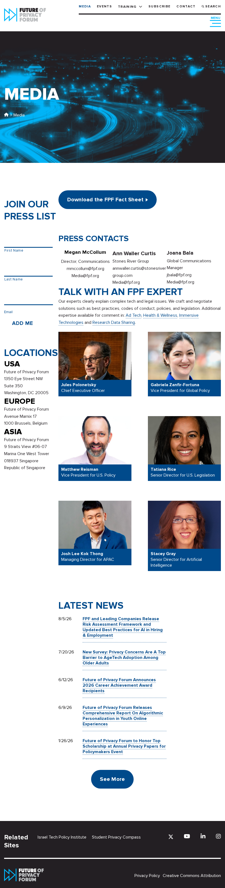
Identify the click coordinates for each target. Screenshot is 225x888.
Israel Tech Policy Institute (62, 837)
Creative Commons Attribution (192, 875)
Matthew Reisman (79, 469)
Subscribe (159, 6)
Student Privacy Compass (116, 837)
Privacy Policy (147, 875)
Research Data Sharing (113, 322)
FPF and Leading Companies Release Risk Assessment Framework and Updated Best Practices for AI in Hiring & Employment (123, 627)
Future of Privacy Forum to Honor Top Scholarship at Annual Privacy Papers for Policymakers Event (124, 746)
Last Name (13, 279)
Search (213, 6)
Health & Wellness (160, 315)
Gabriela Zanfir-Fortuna (175, 385)
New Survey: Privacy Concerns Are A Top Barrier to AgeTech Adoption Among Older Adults (124, 657)
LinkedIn (203, 836)
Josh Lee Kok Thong (82, 554)
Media (85, 6)
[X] (170, 836)
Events (104, 6)
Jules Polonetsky (78, 385)
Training (127, 7)
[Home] (6, 115)
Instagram (218, 836)
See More (112, 779)
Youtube (187, 836)
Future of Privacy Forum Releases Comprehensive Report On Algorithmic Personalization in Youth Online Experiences (123, 716)
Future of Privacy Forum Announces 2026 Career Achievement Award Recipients (119, 685)
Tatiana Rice (163, 469)
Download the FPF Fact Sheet (105, 199)
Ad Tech (133, 315)
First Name (14, 250)
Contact (185, 6)
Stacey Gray (163, 554)
